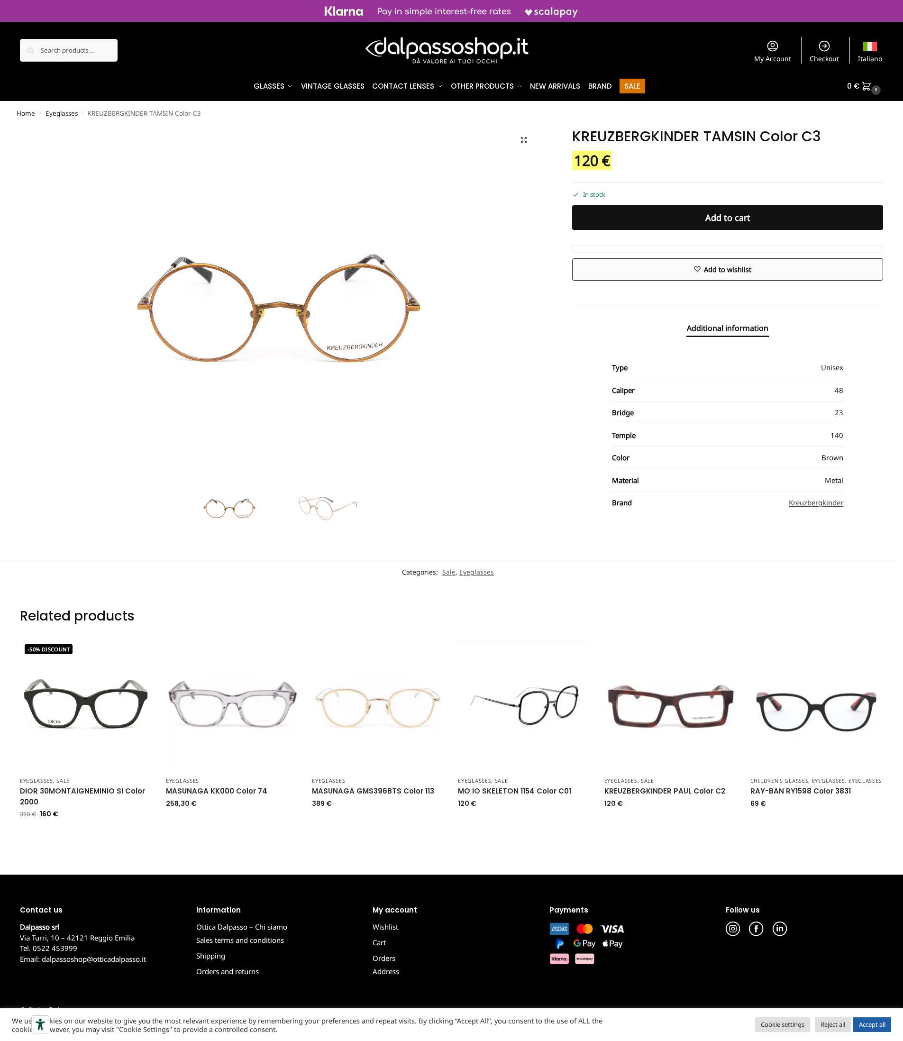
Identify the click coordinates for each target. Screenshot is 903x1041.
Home (26, 113)
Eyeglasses (62, 113)
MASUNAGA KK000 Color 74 (216, 791)
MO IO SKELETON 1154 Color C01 (514, 791)
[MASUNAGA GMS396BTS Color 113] (378, 705)
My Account (772, 58)
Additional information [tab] (727, 328)
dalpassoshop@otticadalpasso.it (94, 959)
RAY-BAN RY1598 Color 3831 (800, 791)
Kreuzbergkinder (816, 502)
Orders (384, 958)
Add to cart (727, 217)
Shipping (210, 955)
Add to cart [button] (85, 834)
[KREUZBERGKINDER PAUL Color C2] (670, 705)
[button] (865, 86)
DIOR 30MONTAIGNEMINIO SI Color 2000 (82, 796)
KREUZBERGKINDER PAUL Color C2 (664, 791)
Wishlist (385, 926)
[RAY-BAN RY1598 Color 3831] (816, 705)
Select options (816, 823)
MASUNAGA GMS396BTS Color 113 (373, 791)
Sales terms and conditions (240, 940)
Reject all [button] (833, 1024)
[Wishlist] (137, 654)
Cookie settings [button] (782, 1024)
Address (386, 971)
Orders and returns (227, 971)
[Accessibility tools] (40, 1024)
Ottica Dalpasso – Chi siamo (241, 926)
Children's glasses (779, 780)
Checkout (824, 58)
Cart (379, 942)
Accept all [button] (872, 1024)
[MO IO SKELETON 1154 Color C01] (524, 705)
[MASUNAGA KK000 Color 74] (232, 705)
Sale (449, 571)
